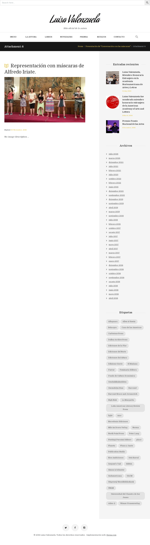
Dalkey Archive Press (117, 340)
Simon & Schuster (116, 470)
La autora (30, 37)
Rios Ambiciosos (115, 458)
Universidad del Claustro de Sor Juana (125, 495)
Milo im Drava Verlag (117, 428)
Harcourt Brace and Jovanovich (122, 394)
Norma (136, 428)
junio (113, 187)
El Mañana (132, 364)
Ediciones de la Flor (117, 346)
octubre (115, 179)
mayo (114, 245)
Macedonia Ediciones (118, 422)
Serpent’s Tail (114, 464)
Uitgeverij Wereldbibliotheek (121, 482)
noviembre (116, 204)
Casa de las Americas (132, 328)
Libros (48, 37)
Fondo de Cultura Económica (121, 376)
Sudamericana (115, 476)
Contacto (119, 37)
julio (113, 154)
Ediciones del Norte (117, 352)
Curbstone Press (115, 334)
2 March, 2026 (127, 115)
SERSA (129, 464)
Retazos (101, 37)
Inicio (13, 37)
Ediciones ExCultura (117, 358)
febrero (115, 171)
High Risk (112, 400)
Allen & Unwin (129, 322)
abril (113, 208)
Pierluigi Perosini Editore (119, 440)
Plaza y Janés (126, 446)
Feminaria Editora (128, 370)
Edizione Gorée (115, 364)
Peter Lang (134, 434)
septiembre (117, 195)
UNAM (111, 488)
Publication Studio (116, 452)
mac (119, 416)
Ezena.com (111, 535)
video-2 (111, 503)
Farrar (111, 370)
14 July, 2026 (126, 91)
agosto (114, 232)
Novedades (66, 37)
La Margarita (128, 400)
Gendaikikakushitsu (117, 382)
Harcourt (132, 388)
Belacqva (112, 328)
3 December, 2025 (129, 127)
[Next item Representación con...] (65, 99)
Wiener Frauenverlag (130, 503)
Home (80, 46)
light (110, 416)
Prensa (84, 37)
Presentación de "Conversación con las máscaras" (108, 46)
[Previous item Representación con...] (24, 99)
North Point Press (116, 434)
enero (114, 261)
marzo (114, 158)
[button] (137, 37)
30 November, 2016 (19, 130)
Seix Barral (134, 458)
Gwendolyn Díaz (115, 388)
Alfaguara (112, 322)
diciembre (116, 162)
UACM (129, 476)
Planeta (111, 446)
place (138, 440)
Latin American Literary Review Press (125, 407)
